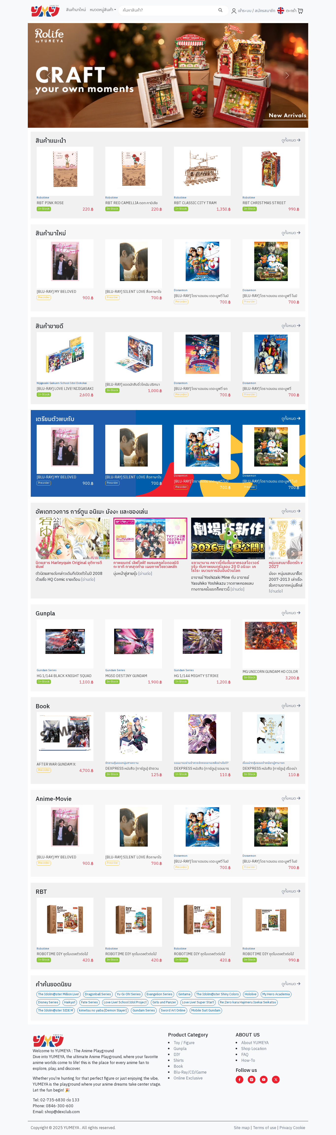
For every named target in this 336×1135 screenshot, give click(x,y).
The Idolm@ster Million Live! (58, 994)
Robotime (43, 198)
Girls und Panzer (164, 1002)
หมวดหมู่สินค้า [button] (101, 10)
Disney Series (48, 1002)
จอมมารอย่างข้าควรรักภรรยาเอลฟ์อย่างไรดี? (201, 763)
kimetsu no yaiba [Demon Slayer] (103, 1010)
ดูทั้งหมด (289, 140)
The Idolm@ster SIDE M (55, 1010)
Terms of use (264, 1128)
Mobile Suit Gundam (205, 1010)
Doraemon (180, 290)
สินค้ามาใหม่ (76, 10)
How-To (248, 1060)
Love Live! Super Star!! (198, 1002)
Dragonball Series (98, 994)
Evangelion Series (159, 994)
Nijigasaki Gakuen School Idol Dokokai (62, 383)
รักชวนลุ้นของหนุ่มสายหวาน (121, 763)
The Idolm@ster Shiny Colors (217, 994)
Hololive (251, 994)
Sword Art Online (173, 1010)
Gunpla (180, 1049)
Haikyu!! (69, 1002)
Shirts (179, 1060)
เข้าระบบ (244, 11)
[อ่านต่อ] (88, 579)
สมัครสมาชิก (264, 11)
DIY (177, 1054)
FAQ (244, 1054)
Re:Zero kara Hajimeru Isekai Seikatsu (248, 1002)
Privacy (285, 1128)
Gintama (184, 994)
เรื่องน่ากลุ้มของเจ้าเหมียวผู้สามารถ (264, 763)
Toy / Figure (184, 1043)
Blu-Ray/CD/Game (190, 1072)
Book (178, 1066)
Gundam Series (47, 670)
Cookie (299, 1128)
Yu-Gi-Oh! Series (129, 994)
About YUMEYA (255, 1043)
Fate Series (89, 1002)
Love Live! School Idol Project (125, 1002)
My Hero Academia (276, 994)
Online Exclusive (188, 1078)
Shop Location (253, 1049)
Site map (242, 1128)
